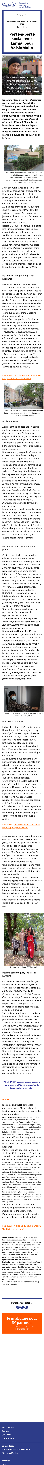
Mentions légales (10, 1453)
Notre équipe (8, 1438)
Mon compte (7, 1427)
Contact (5, 1431)
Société (21, 14)
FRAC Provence (16, 1081)
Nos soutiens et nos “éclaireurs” (16, 1449)
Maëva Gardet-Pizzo (19, 21)
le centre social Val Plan (21, 209)
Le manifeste (8, 1446)
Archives (6, 1460)
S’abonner (6, 1434)
